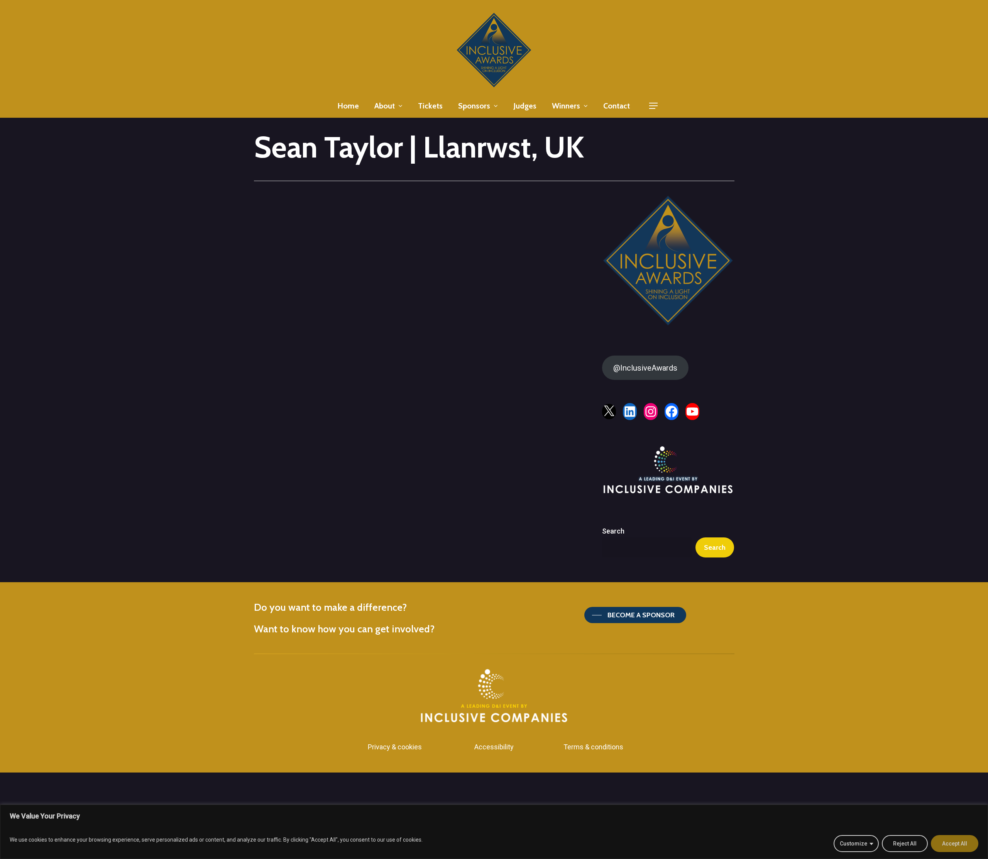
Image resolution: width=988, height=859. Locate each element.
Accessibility (494, 747)
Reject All (905, 843)
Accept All (954, 843)
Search (613, 531)
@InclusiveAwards (645, 368)
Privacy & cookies (395, 747)
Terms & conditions (593, 747)
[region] (494, 832)
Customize (853, 843)
